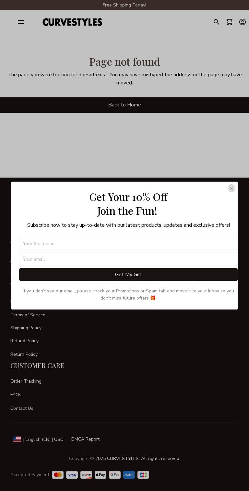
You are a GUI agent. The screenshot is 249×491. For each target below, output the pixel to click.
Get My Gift (128, 274)
